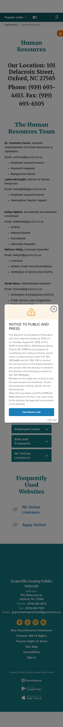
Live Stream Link (31, 412)
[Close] (54, 309)
